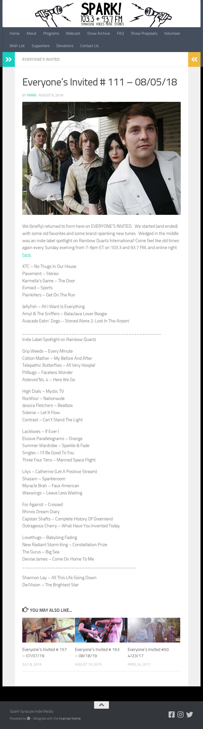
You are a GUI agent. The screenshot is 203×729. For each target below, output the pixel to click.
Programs (51, 33)
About (31, 33)
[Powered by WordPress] (28, 718)
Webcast (73, 33)
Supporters (41, 45)
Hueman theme (70, 718)
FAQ (120, 33)
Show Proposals (144, 33)
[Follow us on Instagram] (180, 714)
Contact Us (89, 45)
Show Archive (98, 33)
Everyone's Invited (41, 59)
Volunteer (172, 33)
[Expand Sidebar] (8, 59)
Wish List (17, 45)
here (26, 254)
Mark (31, 95)
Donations (64, 45)
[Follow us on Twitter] (189, 714)
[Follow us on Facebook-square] (171, 714)
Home (15, 33)
